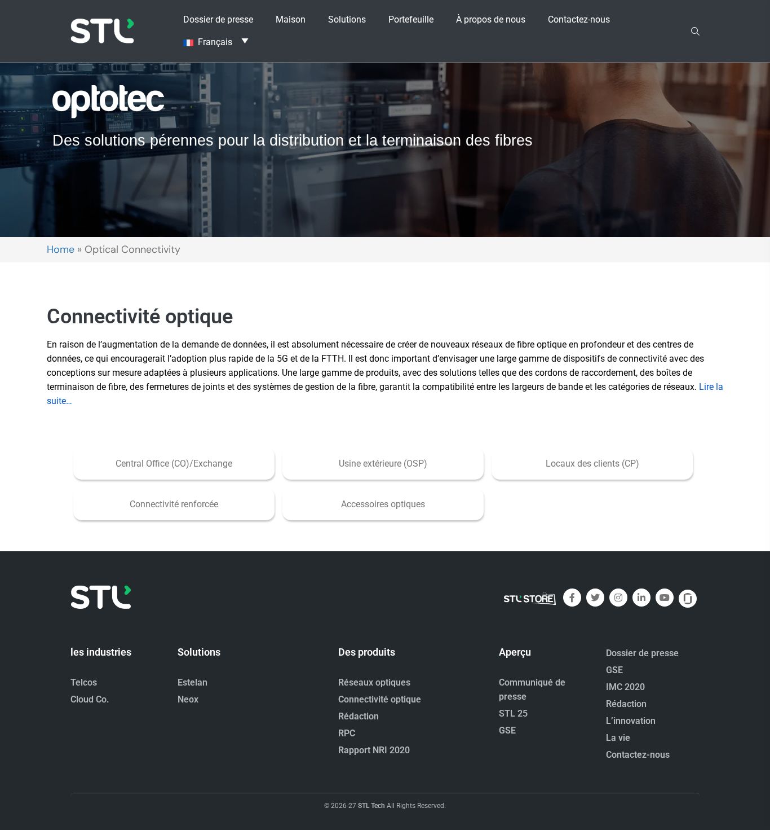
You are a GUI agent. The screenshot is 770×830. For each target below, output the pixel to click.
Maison (291, 19)
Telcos (83, 682)
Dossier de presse (218, 19)
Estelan (192, 682)
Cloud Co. (89, 699)
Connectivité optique (379, 699)
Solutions (347, 19)
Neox (188, 699)
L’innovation (631, 720)
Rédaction (358, 716)
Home (60, 249)
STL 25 (513, 713)
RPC (346, 733)
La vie (618, 737)
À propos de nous (490, 19)
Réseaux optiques (374, 682)
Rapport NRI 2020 (374, 750)
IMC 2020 (625, 687)
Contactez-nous (579, 19)
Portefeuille (410, 19)
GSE (507, 730)
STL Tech (371, 806)
